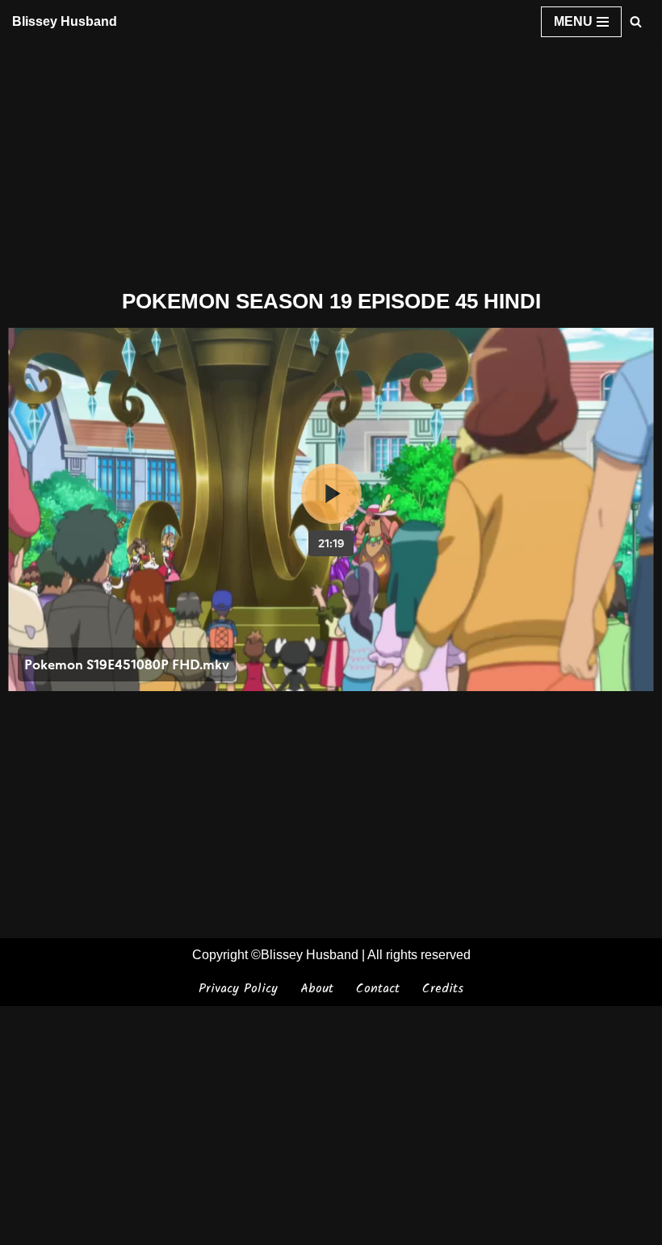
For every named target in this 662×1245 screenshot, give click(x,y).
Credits (442, 989)
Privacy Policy (238, 989)
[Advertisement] (331, 163)
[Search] (636, 21)
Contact (378, 989)
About (316, 989)
